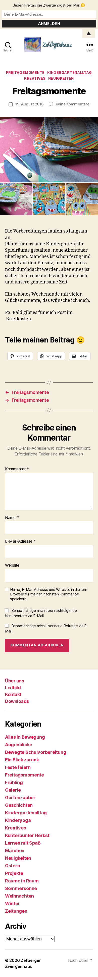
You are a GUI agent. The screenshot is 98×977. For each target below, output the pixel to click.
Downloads (17, 701)
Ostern (12, 865)
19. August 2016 (29, 104)
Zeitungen (16, 911)
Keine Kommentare (72, 104)
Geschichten (19, 805)
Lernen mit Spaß (23, 843)
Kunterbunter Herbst (27, 835)
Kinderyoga (18, 820)
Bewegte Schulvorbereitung (35, 752)
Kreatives (35, 78)
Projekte (14, 873)
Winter (12, 903)
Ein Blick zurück (22, 759)
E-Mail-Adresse (20, 541)
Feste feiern (18, 767)
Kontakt (13, 694)
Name (12, 517)
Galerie (13, 790)
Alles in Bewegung (25, 737)
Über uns (14, 680)
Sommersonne (21, 888)
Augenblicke (18, 744)
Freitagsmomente (25, 72)
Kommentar (17, 469)
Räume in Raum (22, 880)
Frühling (14, 782)
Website (12, 565)
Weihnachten (19, 896)
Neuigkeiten (61, 78)
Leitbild (13, 687)
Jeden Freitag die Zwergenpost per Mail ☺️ (49, 5)
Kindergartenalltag (69, 72)
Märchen (14, 850)
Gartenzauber (20, 797)
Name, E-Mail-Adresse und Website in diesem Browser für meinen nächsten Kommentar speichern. (48, 594)
